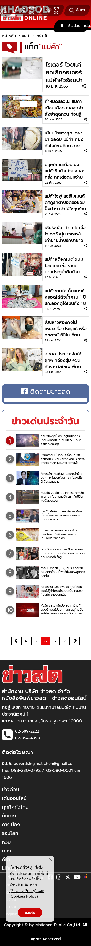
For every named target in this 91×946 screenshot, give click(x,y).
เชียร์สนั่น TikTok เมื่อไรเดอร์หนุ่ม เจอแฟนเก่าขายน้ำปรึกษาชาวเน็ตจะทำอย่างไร (65, 237)
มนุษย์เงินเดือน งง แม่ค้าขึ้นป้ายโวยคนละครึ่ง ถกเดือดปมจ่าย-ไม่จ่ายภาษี (64, 174)
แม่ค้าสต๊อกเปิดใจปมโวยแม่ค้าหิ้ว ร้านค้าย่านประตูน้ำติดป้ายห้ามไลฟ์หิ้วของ (64, 269)
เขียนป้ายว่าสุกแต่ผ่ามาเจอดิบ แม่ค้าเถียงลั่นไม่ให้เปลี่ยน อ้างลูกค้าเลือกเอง (64, 142)
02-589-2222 (27, 731)
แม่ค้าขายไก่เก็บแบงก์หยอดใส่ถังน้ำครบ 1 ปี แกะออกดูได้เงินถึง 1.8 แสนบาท (65, 300)
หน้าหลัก (9, 36)
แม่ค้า (26, 36)
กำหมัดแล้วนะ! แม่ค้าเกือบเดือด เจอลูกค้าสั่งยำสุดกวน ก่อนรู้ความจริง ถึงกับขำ (64, 111)
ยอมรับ (30, 912)
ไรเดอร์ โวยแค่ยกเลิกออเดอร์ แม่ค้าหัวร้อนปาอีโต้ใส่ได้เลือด (64, 76)
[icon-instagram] (58, 878)
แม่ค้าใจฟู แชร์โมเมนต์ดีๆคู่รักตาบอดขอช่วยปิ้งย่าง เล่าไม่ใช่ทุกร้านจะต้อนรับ (65, 205)
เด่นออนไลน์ (14, 798)
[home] (62, 26)
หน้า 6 (42, 36)
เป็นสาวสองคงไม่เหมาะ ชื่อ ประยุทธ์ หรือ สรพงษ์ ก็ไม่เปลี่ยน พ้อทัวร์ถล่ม (66, 332)
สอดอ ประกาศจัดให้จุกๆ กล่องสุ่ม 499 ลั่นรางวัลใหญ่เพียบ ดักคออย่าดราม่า (63, 363)
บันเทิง (9, 815)
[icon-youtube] (77, 878)
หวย (6, 842)
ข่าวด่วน (74, 25)
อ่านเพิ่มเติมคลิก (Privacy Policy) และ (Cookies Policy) (26, 890)
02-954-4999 (27, 738)
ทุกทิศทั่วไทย (15, 807)
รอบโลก (10, 833)
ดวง (6, 850)
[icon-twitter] (68, 878)
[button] (7, 941)
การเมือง (11, 824)
